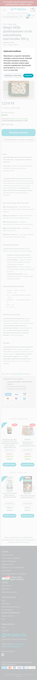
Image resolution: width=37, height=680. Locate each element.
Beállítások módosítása (13, 76)
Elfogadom (28, 76)
